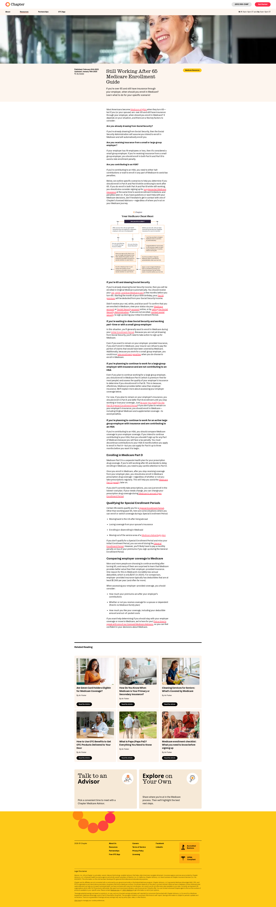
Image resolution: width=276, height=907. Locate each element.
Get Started (262, 4)
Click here (77, 901)
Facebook (160, 844)
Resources (24, 12)
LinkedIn (159, 847)
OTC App (61, 12)
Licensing (136, 855)
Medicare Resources (192, 70)
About (7, 12)
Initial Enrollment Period (122, 332)
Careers (135, 844)
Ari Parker (80, 74)
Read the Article (84, 704)
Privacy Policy (137, 851)
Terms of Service (139, 847)
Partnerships (43, 12)
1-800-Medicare (127, 890)
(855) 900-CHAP (241, 4)
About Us (112, 844)
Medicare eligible (138, 109)
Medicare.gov (115, 890)
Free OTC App (114, 855)
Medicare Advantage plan (154, 535)
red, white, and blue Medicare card (127, 292)
